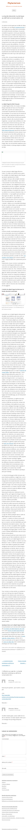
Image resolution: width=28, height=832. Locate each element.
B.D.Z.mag (11, 680)
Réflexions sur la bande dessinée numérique (12, 801)
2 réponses (4, 21)
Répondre (4, 702)
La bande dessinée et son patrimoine (11, 810)
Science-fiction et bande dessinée (10, 812)
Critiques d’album (6, 784)
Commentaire (5, 739)
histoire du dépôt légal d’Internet (16, 630)
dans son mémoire (8, 443)
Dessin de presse (6, 819)
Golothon (4, 788)
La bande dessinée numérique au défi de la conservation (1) (8, 663)
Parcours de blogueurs (7, 799)
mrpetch (4, 651)
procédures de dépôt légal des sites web (14, 628)
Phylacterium (14, 3)
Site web (4, 768)
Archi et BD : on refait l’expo (8, 816)
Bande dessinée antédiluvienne (9, 808)
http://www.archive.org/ (8, 130)
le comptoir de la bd (19, 27)
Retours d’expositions (7, 814)
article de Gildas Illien (8, 642)
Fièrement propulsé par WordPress (10, 829)
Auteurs (4, 782)
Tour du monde (5, 790)
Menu (14, 10)
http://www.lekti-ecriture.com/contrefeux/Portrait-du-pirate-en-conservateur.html (13, 697)
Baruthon (4, 786)
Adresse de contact (7, 762)
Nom (3, 756)
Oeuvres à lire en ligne (7, 797)
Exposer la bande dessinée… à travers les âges (13, 818)
